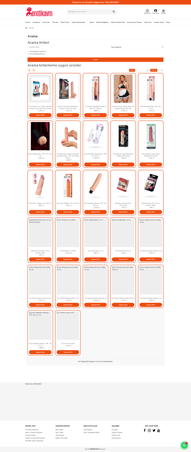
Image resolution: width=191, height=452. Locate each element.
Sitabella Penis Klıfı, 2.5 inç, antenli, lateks (150, 204)
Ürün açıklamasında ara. (37, 54)
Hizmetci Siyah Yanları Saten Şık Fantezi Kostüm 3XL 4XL (123, 107)
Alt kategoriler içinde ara (38, 51)
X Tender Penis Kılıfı (68, 344)
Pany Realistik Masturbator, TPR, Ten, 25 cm (95, 155)
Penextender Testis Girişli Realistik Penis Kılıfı (151, 155)
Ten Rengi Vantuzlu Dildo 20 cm (40, 298)
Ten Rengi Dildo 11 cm (95, 251)
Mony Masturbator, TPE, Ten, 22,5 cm (40, 155)
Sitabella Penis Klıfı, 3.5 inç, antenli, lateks (40, 252)
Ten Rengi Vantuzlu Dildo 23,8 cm (123, 298)
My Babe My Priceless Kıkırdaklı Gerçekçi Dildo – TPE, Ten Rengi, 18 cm (67, 156)
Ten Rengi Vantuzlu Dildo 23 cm (95, 298)
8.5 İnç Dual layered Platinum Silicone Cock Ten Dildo (68, 107)
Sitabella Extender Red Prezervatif (123, 204)
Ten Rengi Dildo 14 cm (123, 251)
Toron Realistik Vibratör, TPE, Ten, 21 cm (40, 345)
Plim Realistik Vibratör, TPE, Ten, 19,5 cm (95, 204)
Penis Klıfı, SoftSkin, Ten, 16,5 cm (40, 203)
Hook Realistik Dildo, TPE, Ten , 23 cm (151, 107)
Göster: (153, 70)
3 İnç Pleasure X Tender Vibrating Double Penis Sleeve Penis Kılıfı (40, 107)
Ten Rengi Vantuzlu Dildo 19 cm (151, 251)
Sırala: (132, 70)
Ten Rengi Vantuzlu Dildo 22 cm (68, 298)
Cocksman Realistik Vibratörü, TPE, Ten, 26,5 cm (95, 107)
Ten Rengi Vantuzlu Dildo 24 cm (151, 298)
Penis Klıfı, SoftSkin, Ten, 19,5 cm (67, 203)
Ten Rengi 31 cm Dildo (68, 251)
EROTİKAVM (94, 449)
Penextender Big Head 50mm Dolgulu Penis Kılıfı (123, 155)
